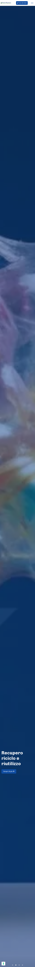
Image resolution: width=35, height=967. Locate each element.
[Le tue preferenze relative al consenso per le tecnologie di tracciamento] (3, 963)
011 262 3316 (23, 3)
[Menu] (32, 3)
